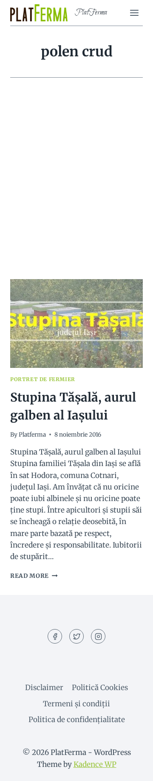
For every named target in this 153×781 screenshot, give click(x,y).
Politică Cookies (100, 687)
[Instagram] (98, 636)
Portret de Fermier (42, 379)
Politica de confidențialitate (76, 719)
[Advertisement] (76, 188)
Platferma (32, 434)
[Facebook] (55, 636)
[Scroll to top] (131, 768)
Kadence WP (95, 764)
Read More (34, 576)
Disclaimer (44, 687)
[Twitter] (76, 636)
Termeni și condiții (76, 703)
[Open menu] (134, 12)
